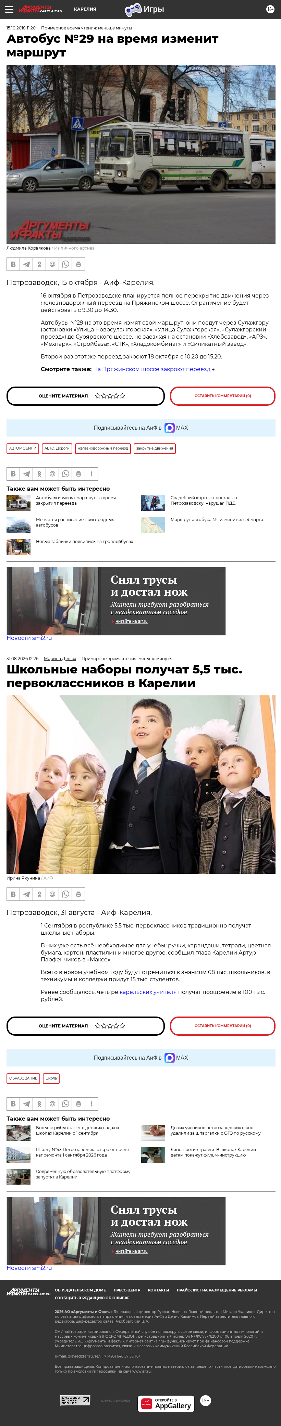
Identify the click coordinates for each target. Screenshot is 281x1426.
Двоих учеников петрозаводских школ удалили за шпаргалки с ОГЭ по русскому (216, 1130)
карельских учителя (148, 992)
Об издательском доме (80, 1290)
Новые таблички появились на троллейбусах (84, 541)
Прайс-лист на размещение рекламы (217, 1290)
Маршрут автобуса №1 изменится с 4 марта (217, 519)
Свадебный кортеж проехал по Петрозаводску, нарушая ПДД (204, 500)
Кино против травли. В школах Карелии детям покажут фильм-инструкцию (213, 1152)
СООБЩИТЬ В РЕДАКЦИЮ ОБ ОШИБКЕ (92, 1298)
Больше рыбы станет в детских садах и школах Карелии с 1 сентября (77, 1130)
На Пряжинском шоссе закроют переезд (151, 369)
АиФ (48, 878)
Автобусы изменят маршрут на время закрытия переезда (76, 500)
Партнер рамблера (114, 1400)
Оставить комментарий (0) (223, 396)
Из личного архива (74, 248)
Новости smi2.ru (29, 638)
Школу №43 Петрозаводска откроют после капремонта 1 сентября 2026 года (82, 1152)
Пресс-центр (127, 1290)
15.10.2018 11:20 (21, 27)
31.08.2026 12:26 (22, 658)
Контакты (158, 1290)
